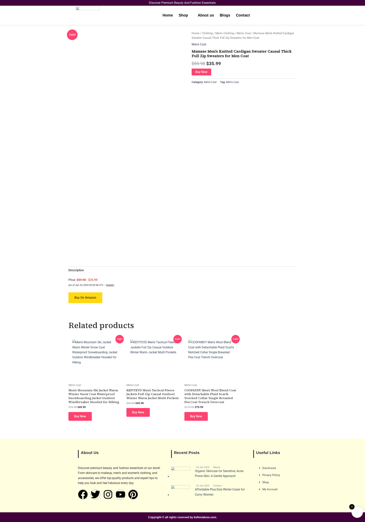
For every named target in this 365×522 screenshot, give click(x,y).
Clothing (207, 33)
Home (168, 15)
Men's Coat (244, 33)
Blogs (225, 15)
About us (206, 15)
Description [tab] (76, 270)
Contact (243, 15)
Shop (183, 15)
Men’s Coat (232, 82)
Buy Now (201, 72)
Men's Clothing (224, 33)
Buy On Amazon (85, 297)
